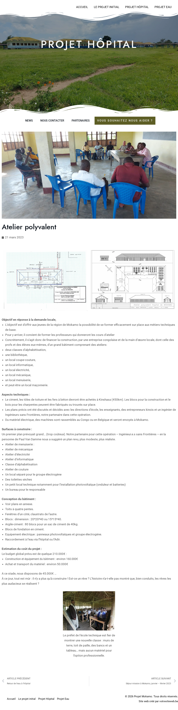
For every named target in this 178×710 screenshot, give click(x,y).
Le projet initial (106, 7)
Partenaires (81, 120)
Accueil (82, 7)
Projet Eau (163, 7)
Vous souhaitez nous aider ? (125, 120)
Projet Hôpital (137, 7)
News (29, 120)
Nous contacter (52, 120)
